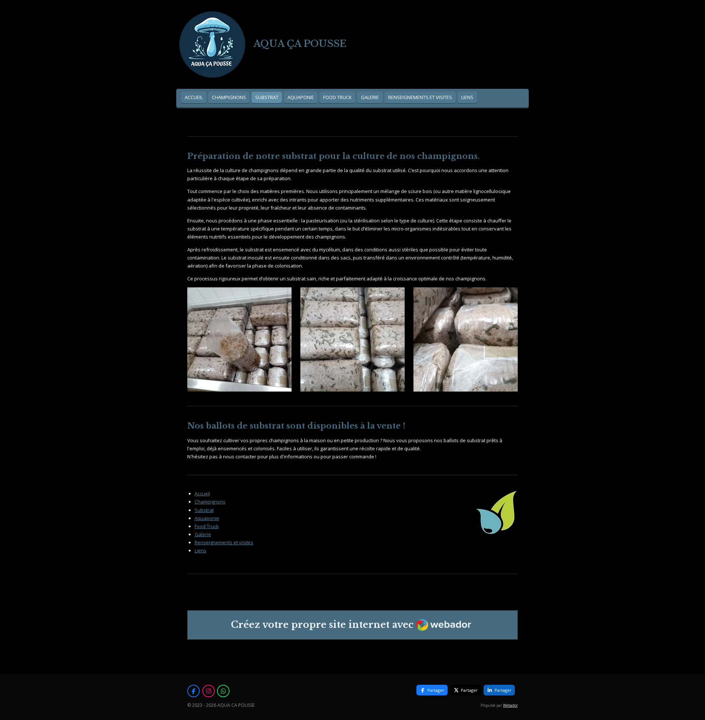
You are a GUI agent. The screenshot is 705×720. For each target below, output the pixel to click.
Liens (200, 550)
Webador (510, 705)
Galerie (203, 534)
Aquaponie (207, 518)
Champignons (210, 501)
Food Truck (207, 526)
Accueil (202, 493)
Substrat (204, 510)
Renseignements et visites (224, 542)
